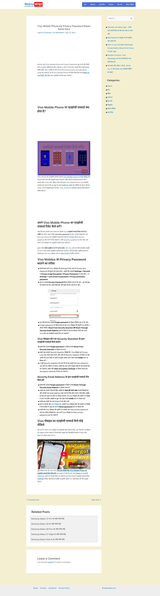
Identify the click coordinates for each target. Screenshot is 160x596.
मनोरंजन (111, 4)
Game (110, 86)
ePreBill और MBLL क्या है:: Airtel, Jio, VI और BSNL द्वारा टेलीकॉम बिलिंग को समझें (120, 69)
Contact (43, 588)
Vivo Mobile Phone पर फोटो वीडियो (75, 177)
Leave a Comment (44, 33)
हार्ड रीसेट (102, 4)
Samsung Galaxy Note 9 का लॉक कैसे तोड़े (47, 539)
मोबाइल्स (92, 4)
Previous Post (32, 500)
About (35, 588)
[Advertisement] (63, 50)
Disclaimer (53, 588)
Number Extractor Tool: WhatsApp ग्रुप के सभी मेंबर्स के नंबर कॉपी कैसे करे (119, 58)
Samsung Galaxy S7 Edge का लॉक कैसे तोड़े (48, 534)
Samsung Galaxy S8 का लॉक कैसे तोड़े (46, 524)
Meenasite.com (110, 588)
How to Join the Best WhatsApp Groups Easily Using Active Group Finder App (121, 48)
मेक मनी (119, 4)
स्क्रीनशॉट (40, 479)
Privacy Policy (64, 588)
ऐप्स (85, 4)
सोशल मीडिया (130, 4)
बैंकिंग (109, 93)
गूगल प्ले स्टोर (65, 253)
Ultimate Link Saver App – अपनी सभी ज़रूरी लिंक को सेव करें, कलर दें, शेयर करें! (120, 30)
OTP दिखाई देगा (56, 404)
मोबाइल (78, 473)
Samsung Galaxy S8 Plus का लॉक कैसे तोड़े (48, 529)
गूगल (72, 237)
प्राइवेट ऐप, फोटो (67, 185)
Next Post (96, 500)
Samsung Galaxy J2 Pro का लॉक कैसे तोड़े (47, 519)
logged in (51, 562)
